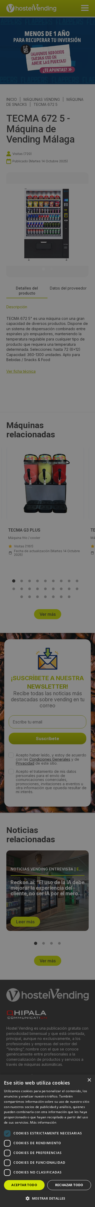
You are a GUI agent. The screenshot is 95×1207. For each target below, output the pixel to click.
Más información (43, 1122)
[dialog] (47, 603)
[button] (47, 1198)
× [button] (89, 1080)
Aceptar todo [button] (24, 1185)
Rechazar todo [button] (69, 1185)
